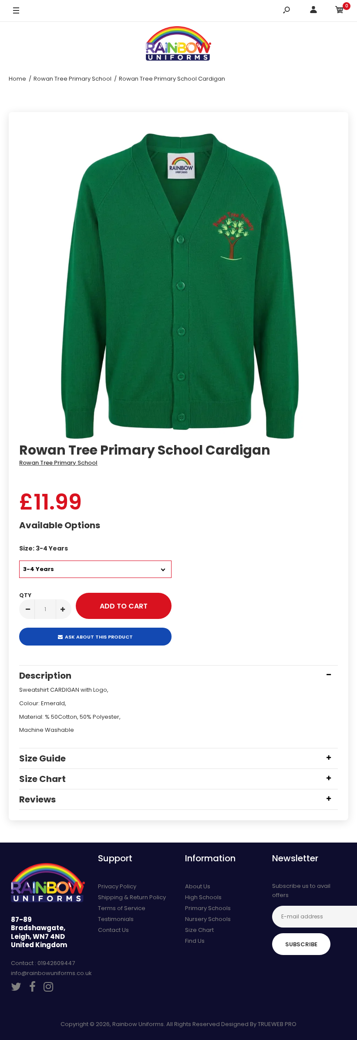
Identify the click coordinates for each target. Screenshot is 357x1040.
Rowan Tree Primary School (58, 463)
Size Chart (199, 930)
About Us (197, 886)
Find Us (195, 941)
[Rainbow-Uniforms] (178, 45)
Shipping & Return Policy (132, 897)
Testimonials (116, 919)
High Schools (203, 897)
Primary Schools (208, 908)
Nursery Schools (208, 919)
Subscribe (301, 944)
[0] (339, 11)
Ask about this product (99, 636)
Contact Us (113, 930)
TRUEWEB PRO (277, 1024)
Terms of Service (121, 908)
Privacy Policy (117, 886)
